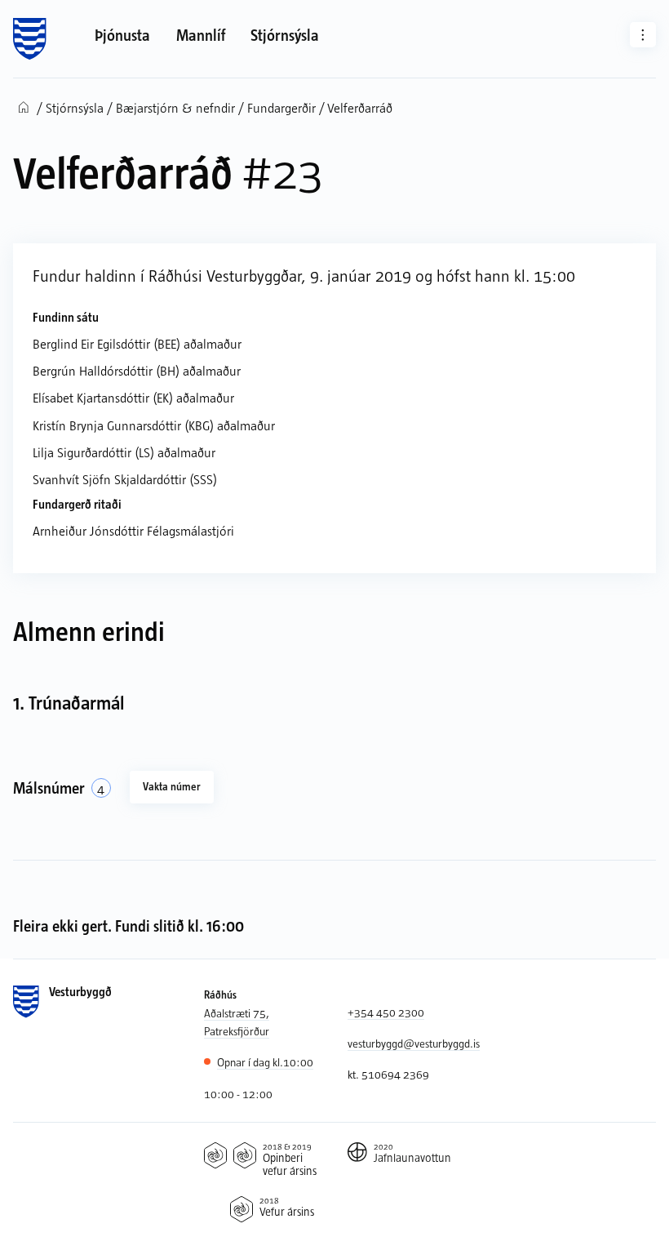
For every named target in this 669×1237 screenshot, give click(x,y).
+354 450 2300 (386, 1012)
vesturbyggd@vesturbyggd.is (414, 1043)
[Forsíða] (30, 39)
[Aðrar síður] (643, 35)
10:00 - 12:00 (238, 1094)
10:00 (265, 1062)
